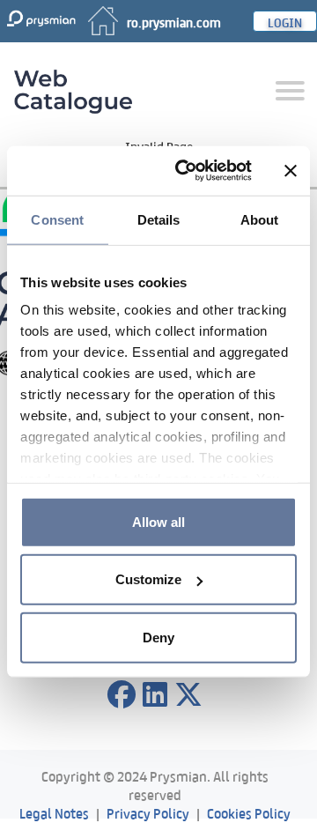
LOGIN (285, 21)
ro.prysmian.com (174, 21)
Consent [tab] (57, 218)
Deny (158, 636)
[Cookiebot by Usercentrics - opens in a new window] (186, 170)
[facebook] (121, 695)
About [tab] (259, 218)
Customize (148, 579)
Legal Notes (54, 812)
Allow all (158, 521)
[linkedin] (155, 695)
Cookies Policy (249, 812)
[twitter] (188, 695)
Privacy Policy (148, 812)
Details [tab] (159, 218)
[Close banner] (290, 171)
